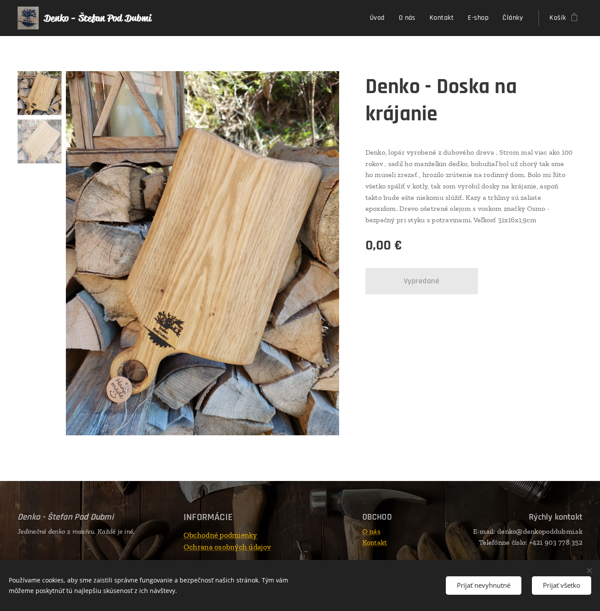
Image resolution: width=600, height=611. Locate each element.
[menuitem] (380, 18)
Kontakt (374, 542)
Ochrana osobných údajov (227, 546)
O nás (371, 531)
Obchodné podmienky (220, 535)
